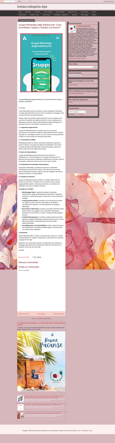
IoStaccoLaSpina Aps (84, 26)
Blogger (90, 430)
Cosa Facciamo (84, 12)
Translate (81, 114)
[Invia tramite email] (33, 257)
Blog (20, 12)
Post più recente (24, 314)
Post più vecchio (59, 314)
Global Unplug (84, 14)
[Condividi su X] (37, 257)
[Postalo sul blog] (35, 257)
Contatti (94, 14)
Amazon (70, 102)
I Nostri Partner (46, 14)
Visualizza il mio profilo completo (77, 58)
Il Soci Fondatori (48, 12)
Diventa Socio (22, 14)
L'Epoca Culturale (73, 85)
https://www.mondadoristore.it (76, 93)
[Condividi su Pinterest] (40, 257)
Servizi (94, 12)
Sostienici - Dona (34, 14)
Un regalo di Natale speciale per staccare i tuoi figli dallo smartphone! (43, 413)
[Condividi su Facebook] (39, 257)
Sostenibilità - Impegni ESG (61, 14)
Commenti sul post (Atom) (44, 318)
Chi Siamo (37, 12)
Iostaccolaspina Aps (32, 6)
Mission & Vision (72, 12)
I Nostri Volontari (60, 12)
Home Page (28, 12)
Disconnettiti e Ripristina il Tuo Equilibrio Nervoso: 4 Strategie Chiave (43, 404)
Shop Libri (74, 14)
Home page (41, 314)
